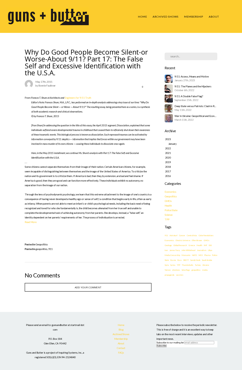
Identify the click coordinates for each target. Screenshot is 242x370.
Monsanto (186, 255)
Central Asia (192, 235)
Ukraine (205, 265)
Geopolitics (42, 244)
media (205, 270)
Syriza (172, 265)
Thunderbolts (187, 265)
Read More (30, 222)
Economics (170, 191)
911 (50, 248)
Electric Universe (183, 240)
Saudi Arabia (207, 260)
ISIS (210, 245)
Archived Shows (165, 16)
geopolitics (41, 248)
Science (169, 214)
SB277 (186, 260)
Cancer (182, 235)
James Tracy (175, 250)
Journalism (201, 250)
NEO (201, 255)
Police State (171, 210)
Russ (179, 260)
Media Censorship (172, 255)
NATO (194, 255)
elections (176, 270)
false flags (186, 270)
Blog (232, 16)
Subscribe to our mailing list (170, 342)
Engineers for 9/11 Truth (78, 97)
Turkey (198, 265)
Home (142, 16)
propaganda (169, 275)
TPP (167, 219)
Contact (121, 347)
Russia (173, 260)
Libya (210, 250)
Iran (166, 250)
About (214, 16)
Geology (168, 245)
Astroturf (173, 235)
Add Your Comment (88, 287)
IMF (205, 245)
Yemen (168, 270)
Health (168, 205)
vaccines (179, 275)
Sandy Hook (195, 260)
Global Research (180, 245)
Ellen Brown (197, 240)
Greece (191, 245)
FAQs (121, 352)
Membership (193, 16)
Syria (167, 265)
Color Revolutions (206, 235)
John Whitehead (188, 250)
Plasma (207, 255)
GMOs (168, 200)
